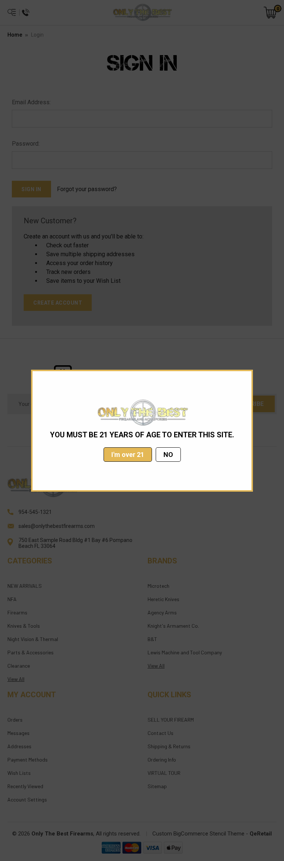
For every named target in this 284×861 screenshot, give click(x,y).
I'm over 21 (127, 454)
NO (168, 454)
